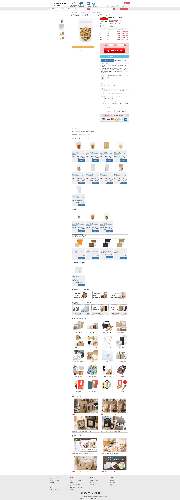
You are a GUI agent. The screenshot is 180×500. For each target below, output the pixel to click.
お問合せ (100, 496)
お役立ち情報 (92, 482)
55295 (77, 250)
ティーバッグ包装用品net (75, 484)
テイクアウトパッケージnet (55, 477)
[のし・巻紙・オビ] (107, 355)
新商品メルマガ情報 (94, 480)
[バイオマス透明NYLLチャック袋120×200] (92, 216)
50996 (105, 223)
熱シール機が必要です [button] (79, 50)
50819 (91, 174)
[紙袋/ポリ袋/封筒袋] (122, 355)
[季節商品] (122, 384)
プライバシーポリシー (76, 496)
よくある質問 (92, 478)
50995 (91, 223)
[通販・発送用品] (122, 325)
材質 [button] (102, 78)
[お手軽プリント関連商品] (78, 355)
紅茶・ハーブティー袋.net (75, 480)
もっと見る (79, 396)
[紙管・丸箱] (122, 340)
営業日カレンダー (113, 485)
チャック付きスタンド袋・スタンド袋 (98, 12)
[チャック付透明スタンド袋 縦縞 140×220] (78, 167)
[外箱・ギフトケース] (107, 325)
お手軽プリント (70, 8)
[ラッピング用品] (78, 369)
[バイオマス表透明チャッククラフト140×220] (120, 167)
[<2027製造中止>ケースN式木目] (92, 243)
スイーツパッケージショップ (76, 487)
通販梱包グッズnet (74, 485)
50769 (119, 152)
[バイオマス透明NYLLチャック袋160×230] (106, 216)
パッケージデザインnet (54, 480)
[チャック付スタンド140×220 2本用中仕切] (78, 270)
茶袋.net (71, 482)
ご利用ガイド (92, 477)
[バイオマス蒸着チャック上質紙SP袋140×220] (78, 189)
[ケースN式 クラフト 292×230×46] (120, 243)
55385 (119, 250)
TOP (72, 12)
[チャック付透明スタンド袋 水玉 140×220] (120, 145)
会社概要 (90, 496)
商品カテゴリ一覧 (113, 477)
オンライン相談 (113, 478)
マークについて (108, 111)
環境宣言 (95, 496)
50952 (77, 196)
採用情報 (105, 496)
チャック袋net (53, 484)
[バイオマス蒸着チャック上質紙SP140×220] (92, 167)
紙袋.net (71, 489)
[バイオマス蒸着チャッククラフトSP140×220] (106, 145)
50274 (91, 152)
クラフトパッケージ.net (75, 478)
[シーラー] (122, 369)
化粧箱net (52, 482)
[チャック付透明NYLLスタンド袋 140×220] (92, 145)
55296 (77, 276)
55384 (105, 250)
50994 (77, 223)
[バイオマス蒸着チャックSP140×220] (106, 167)
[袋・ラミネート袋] (78, 325)
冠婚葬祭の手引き (93, 484)
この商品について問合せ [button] (122, 60)
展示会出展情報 (113, 482)
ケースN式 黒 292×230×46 (105, 251)
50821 (105, 174)
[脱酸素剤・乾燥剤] (93, 369)
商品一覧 (54, 8)
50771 (77, 174)
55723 (91, 250)
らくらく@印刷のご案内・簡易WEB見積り (83, 46)
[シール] (107, 384)
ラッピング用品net (54, 489)
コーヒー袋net (53, 487)
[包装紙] (93, 355)
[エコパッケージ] (78, 340)
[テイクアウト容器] (93, 340)
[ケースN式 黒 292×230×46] (106, 243)
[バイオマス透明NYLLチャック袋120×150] (78, 216)
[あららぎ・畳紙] (93, 384)
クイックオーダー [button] (124, 8)
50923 (119, 174)
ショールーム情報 (113, 484)
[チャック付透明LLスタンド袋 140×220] (78, 145)
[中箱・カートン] (93, 325)
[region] (100, 12)
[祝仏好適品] (78, 384)
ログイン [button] (127, 3)
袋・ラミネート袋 (85, 12)
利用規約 (85, 496)
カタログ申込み (113, 480)
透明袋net (72, 477)
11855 (77, 152)
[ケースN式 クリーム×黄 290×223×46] (78, 243)
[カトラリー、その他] (107, 340)
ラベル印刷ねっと (53, 485)
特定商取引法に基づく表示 (95, 485)
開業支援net (52, 478)
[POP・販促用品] (107, 369)
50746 (105, 152)
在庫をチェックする (115, 56)
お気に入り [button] (108, 60)
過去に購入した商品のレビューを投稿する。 (82, 134)
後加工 (62, 8)
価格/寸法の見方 (122, 111)
